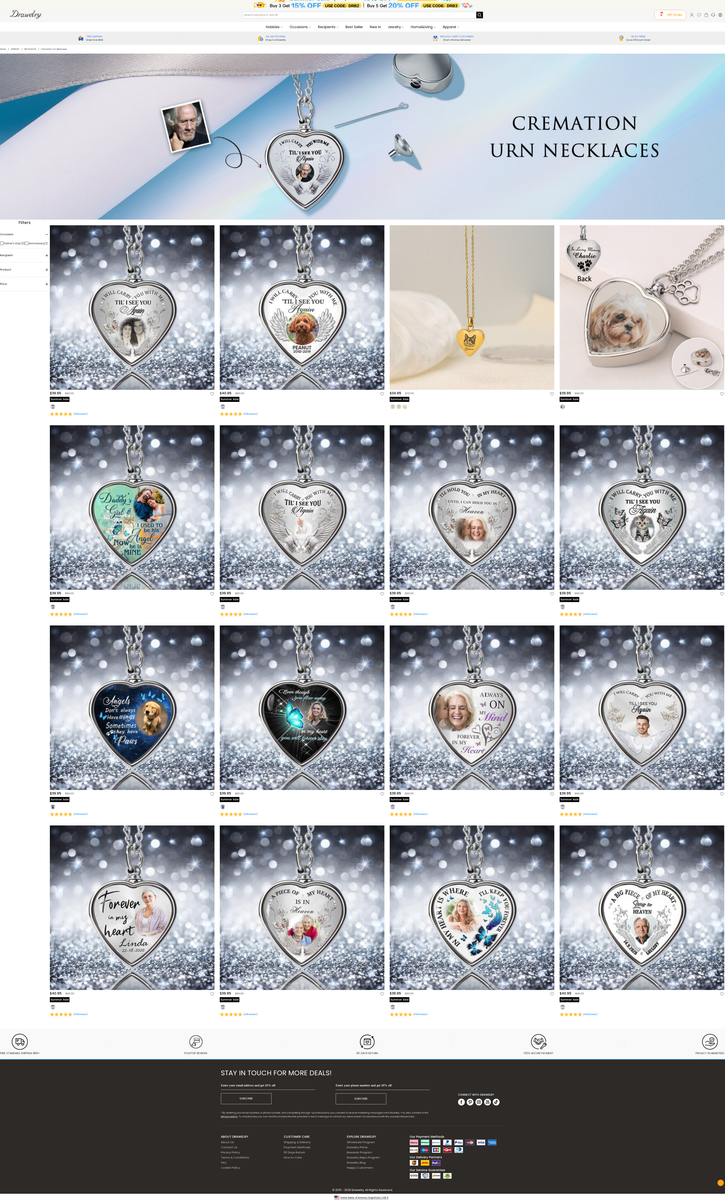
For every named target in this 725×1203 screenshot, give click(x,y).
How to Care (293, 1157)
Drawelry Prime (357, 1147)
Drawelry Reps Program (363, 1157)
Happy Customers (360, 1168)
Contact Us (229, 1147)
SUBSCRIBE (246, 1098)
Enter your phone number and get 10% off (364, 1085)
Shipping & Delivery (297, 1142)
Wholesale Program (361, 1142)
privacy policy (229, 1116)
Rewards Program (359, 1152)
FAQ (223, 1163)
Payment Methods (297, 1147)
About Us (227, 1142)
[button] (362, 1197)
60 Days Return (294, 1152)
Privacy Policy (230, 1152)
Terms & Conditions (235, 1157)
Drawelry (372, 1190)
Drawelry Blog (356, 1163)
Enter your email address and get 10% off (248, 1085)
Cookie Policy (230, 1168)
